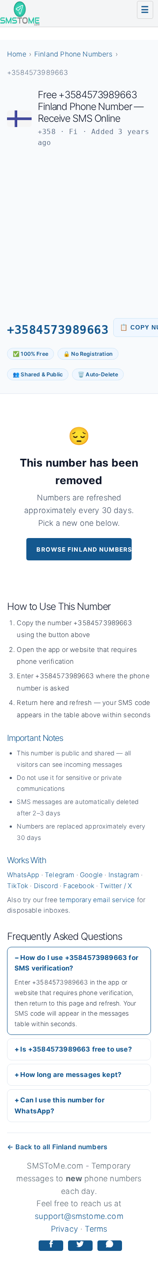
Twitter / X (116, 886)
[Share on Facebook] (51, 1245)
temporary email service (97, 900)
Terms (96, 1228)
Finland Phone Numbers (73, 54)
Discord (46, 886)
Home (16, 54)
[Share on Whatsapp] (109, 1245)
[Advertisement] (79, 233)
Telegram (59, 875)
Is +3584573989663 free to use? (76, 1049)
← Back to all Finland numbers (57, 1147)
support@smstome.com (79, 1216)
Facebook (78, 886)
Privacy (64, 1228)
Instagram (124, 875)
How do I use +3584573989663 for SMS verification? (76, 962)
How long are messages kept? (71, 1074)
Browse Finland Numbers (84, 549)
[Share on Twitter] (80, 1245)
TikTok (17, 886)
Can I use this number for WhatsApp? (59, 1105)
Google (91, 875)
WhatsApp (23, 875)
